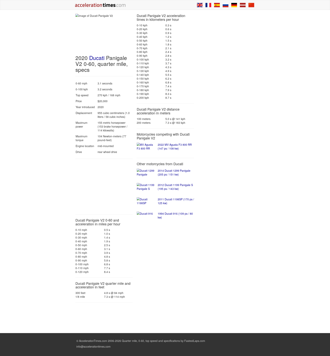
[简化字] (251, 5)
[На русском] (225, 5)
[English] (200, 5)
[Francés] (208, 5)
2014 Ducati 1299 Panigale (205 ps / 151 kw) (174, 172)
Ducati (96, 57)
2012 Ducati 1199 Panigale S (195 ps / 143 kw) (175, 187)
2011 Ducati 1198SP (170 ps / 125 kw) (176, 201)
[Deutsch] (234, 5)
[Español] (217, 5)
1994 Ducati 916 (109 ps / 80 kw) (175, 215)
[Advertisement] (104, 186)
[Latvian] (243, 5)
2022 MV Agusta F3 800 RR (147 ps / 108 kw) (175, 146)
